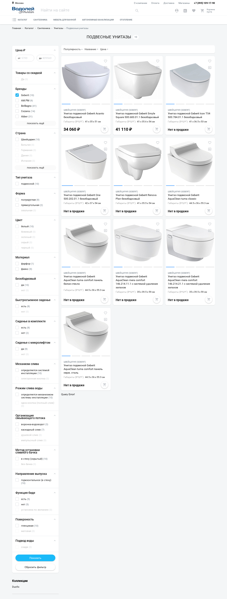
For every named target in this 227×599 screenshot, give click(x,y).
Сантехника (40, 19)
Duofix (15, 586)
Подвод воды (24, 540)
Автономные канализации (98, 19)
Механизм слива (27, 364)
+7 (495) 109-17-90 (204, 3)
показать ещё (35, 123)
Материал (22, 257)
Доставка (169, 3)
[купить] (104, 129)
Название (90, 49)
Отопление (126, 19)
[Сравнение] (185, 10)
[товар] (86, 81)
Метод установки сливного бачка (27, 451)
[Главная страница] (23, 10)
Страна (20, 133)
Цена (103, 49)
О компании (140, 3)
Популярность (72, 49)
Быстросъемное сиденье (33, 300)
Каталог (22, 19)
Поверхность (24, 519)
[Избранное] (193, 10)
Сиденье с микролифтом (32, 342)
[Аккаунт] (176, 10)
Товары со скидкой (28, 73)
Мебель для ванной (64, 19)
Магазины (184, 3)
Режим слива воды (28, 388)
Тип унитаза (23, 177)
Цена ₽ (20, 50)
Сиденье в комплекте (30, 321)
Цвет (18, 220)
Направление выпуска (31, 473)
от (19, 58)
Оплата (155, 3)
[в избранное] (105, 61)
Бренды (20, 89)
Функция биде (25, 492)
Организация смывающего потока (30, 417)
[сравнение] (105, 67)
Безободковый (25, 278)
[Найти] (137, 10)
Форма (20, 193)
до (40, 58)
